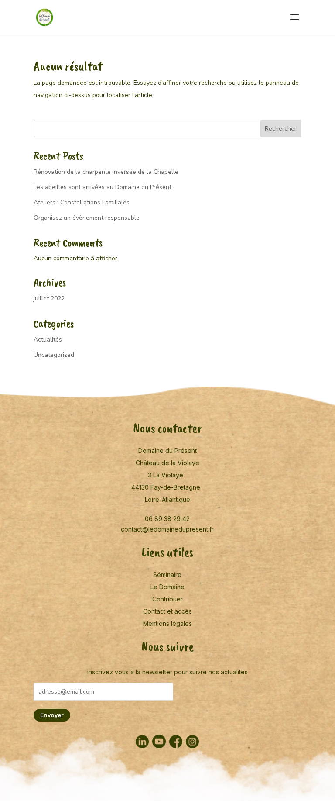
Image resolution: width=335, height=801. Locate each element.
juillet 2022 (49, 298)
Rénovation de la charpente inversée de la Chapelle (106, 172)
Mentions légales (167, 623)
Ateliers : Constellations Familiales (82, 202)
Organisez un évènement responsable (87, 218)
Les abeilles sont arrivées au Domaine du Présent (102, 187)
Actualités (48, 339)
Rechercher (281, 128)
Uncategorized (54, 355)
